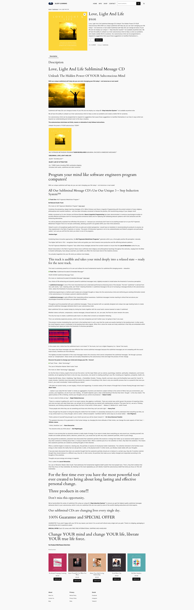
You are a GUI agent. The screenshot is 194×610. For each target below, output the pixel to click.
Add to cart (99, 40)
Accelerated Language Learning (57, 573)
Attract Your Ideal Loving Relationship (97, 574)
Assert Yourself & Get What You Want (77, 574)
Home (49, 9)
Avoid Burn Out (116, 573)
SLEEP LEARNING (61, 3)
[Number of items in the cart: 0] (144, 3)
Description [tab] (53, 56)
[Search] (138, 3)
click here (81, 206)
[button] (84, 14)
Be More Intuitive (136, 573)
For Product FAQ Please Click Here (59, 545)
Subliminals (55, 9)
